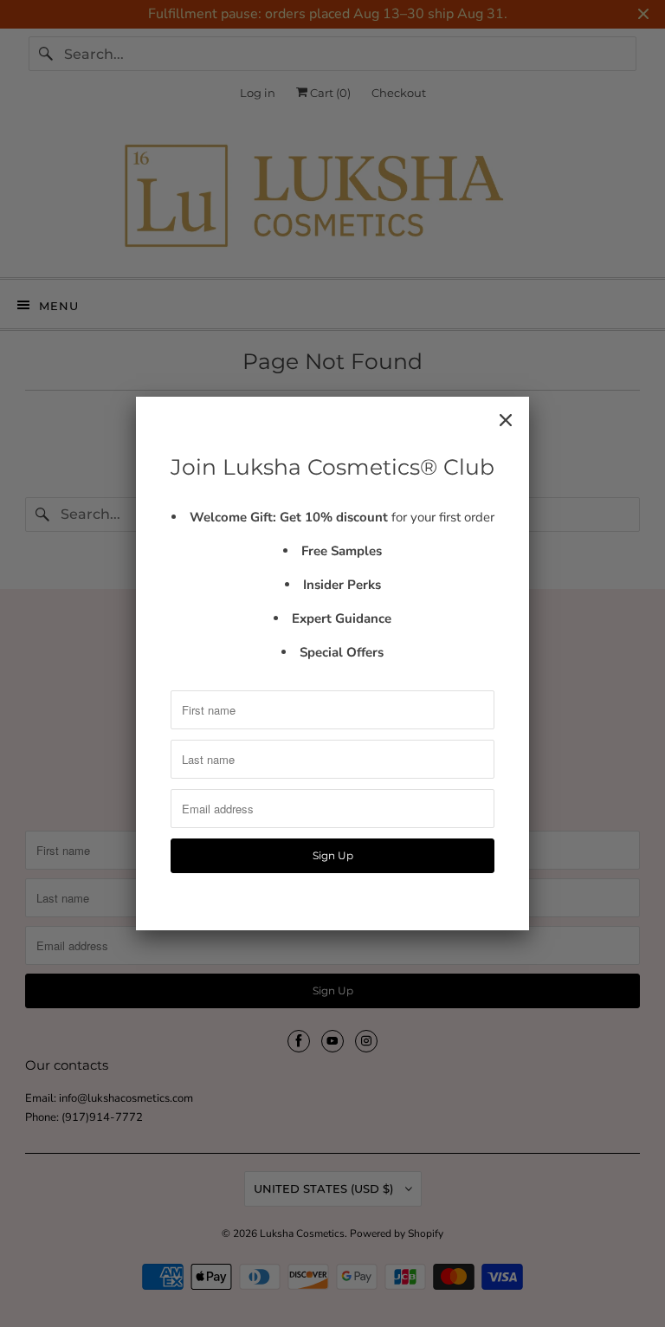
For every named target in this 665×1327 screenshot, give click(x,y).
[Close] (506, 420)
